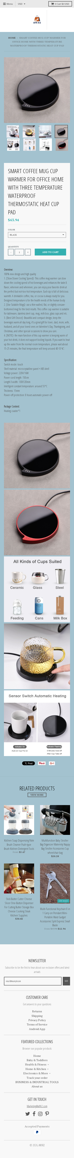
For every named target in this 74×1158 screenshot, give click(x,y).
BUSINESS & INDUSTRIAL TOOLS (37, 1082)
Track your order (37, 1078)
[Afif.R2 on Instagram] (40, 1114)
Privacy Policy (37, 1020)
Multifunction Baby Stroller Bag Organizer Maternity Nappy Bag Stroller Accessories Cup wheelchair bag (55, 846)
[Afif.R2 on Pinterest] (47, 1114)
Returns (37, 1011)
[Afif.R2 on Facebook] (34, 1114)
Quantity (13, 246)
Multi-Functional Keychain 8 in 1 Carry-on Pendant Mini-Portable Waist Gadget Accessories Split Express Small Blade (55, 917)
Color (11, 229)
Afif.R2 (42, 1145)
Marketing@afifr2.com (37, 1106)
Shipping (37, 1016)
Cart (62, 3)
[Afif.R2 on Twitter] (27, 1114)
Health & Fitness (35, 1064)
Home (12, 37)
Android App (37, 1029)
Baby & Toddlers (37, 1060)
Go (66, 981)
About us (37, 1086)
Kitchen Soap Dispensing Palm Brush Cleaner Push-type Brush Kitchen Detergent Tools (19, 844)
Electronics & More (35, 1073)
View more (37, 795)
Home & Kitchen (35, 1069)
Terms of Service (37, 1024)
